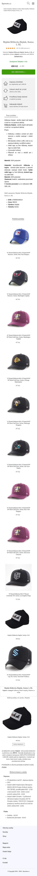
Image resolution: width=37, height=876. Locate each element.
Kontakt (5, 862)
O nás (4, 858)
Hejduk (17, 54)
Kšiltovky (32, 9)
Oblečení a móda (16, 9)
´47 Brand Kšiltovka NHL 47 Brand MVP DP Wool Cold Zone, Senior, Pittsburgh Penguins (18, 423)
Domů (5, 9)
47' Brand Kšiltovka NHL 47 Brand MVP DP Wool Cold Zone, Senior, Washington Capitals (18, 337)
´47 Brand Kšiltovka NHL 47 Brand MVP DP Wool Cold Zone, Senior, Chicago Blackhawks (18, 380)
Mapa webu (6, 847)
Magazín (5, 843)
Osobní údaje (7, 851)
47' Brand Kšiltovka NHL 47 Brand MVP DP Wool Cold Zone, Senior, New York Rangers (18, 509)
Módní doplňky (25, 9)
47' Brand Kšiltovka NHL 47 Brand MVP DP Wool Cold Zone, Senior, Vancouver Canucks (18, 552)
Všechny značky (8, 828)
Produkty (9, 9)
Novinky (5, 832)
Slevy (4, 836)
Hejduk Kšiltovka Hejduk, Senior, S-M (19, 635)
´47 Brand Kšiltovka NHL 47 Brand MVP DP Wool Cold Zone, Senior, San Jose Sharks (18, 466)
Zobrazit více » (18, 56)
